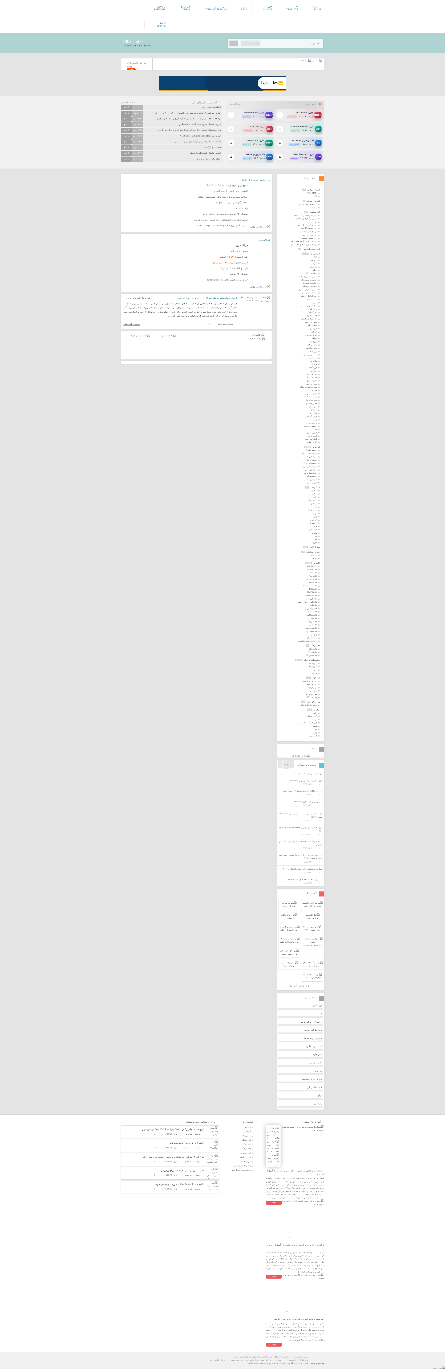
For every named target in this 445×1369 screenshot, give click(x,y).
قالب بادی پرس (311, 608)
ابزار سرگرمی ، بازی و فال (306, 225)
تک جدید (318, 1071)
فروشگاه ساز (312, 367)
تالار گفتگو (313, 312)
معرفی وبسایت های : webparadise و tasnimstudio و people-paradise (189, 130)
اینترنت (314, 207)
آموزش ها (313, 666)
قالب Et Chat (312, 570)
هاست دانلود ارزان (313, 1087)
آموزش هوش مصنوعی (311, 1079)
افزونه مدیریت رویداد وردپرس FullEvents (306, 780)
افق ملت (318, 1013)
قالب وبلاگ (315, 646)
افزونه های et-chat (310, 463)
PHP (315, 196)
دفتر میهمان (312, 345)
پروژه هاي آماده (313, 702)
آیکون (315, 713)
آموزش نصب (312, 663)
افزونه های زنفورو (310, 466)
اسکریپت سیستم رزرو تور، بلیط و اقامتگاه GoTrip (302, 869)
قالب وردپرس (311, 628)
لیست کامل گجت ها (299, 986)
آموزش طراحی (314, 190)
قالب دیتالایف (312, 615)
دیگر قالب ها (312, 566)
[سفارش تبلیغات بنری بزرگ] (258, 335)
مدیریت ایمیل (311, 377)
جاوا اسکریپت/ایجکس (308, 319)
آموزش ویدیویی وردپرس (307, 204)
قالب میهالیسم (311, 622)
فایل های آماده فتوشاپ (308, 723)
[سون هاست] (305, 60)
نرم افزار (316, 678)
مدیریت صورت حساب (308, 387)
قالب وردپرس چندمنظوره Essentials (308, 801)
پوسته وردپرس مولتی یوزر (306, 641)
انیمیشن (314, 503)
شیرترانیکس (312, 483)
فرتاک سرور (264, 240)
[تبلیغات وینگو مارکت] (301, 756)
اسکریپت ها (315, 254)
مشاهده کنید (273, 1203)
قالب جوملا (312, 612)
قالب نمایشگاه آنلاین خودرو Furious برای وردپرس (302, 791)
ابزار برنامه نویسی (309, 681)
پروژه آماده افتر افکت (308, 705)
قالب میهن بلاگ (311, 655)
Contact (269, 1357)
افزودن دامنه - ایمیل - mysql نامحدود (230, 191)
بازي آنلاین (313, 309)
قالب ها (317, 563)
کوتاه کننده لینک (311, 439)
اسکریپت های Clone (309, 280)
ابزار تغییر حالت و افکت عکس (305, 215)
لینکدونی (313, 371)
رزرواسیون (313, 351)
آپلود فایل (317, 1103)
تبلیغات (248, 1127)
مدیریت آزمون (311, 374)
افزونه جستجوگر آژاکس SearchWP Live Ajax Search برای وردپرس (173, 1129)
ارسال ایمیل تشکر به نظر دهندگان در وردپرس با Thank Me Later (206, 298)
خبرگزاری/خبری (311, 335)
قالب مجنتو (312, 618)
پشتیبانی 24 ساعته (239, 274)
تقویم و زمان (312, 510)
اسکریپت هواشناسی (309, 286)
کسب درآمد (312, 436)
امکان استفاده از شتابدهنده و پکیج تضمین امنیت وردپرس (221, 219)
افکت (315, 497)
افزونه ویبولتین (311, 476)
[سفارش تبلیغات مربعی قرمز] (140, 336)
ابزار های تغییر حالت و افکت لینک (304, 241)
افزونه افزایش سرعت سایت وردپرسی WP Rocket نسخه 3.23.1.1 (300, 815)
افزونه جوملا (312, 460)
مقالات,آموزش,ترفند (312, 660)
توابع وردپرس (245, 1153)
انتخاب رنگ (312, 500)
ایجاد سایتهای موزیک (309, 306)
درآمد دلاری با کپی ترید (311, 1021)
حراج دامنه (317, 1095)
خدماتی (314, 338)
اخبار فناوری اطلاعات (311, 249)
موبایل (314, 539)
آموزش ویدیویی (313, 201)
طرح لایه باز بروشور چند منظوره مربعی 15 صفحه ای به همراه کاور (173, 1156)
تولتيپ (314, 513)
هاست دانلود (253, 1363)
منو (315, 536)
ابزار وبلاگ (246, 1140)
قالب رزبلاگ (312, 652)
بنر (316, 719)
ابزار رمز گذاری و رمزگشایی (306, 218)
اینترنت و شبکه (311, 691)
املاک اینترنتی (311, 299)
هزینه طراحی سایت (313, 1030)
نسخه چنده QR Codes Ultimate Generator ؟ (200, 135)
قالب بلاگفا (313, 649)
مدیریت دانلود (311, 384)
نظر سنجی (313, 407)
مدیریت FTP (312, 697)
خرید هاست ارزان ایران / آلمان (255, 180)
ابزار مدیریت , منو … (308, 235)
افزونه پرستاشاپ (310, 479)
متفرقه (314, 533)
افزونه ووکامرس (310, 473)
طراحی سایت (311, 694)
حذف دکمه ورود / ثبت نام (209, 158)
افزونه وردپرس (133, 298)
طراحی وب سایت (301, 1363)
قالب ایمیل (313, 605)
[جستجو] (233, 43)
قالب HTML (312, 579)
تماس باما (247, 1136)
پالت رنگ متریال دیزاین (242, 1166)
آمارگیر (314, 263)
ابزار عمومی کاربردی (308, 228)
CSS (315, 257)
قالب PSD (313, 589)
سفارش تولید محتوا (313, 1038)
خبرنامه (314, 332)
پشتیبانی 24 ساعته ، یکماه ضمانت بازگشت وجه (225, 214)
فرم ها (314, 364)
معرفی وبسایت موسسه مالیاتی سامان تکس (200, 124)
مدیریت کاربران (311, 400)
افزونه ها (146, 298)
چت (315, 429)
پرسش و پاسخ (311, 423)
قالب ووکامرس (311, 631)
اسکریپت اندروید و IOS (308, 276)
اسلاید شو (313, 494)
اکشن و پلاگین (311, 716)
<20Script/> (133, 42)
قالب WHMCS (311, 592)
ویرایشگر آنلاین (311, 416)
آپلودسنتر (313, 267)
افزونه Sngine (311, 450)
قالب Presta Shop (310, 586)
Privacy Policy (286, 1357)
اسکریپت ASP (311, 273)
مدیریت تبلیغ (312, 380)
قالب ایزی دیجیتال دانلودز (307, 602)
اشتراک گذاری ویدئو (309, 296)
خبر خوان (313, 328)
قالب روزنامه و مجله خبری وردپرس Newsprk (304, 879)
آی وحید (289, 1363)
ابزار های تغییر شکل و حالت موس (303, 244)
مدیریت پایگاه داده (309, 397)
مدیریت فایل (312, 390)
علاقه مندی (312, 361)
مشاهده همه (234, 104)
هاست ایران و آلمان (238, 251)
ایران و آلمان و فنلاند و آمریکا (234, 268)
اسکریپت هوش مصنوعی (307, 290)
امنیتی (314, 303)
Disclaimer (304, 1357)
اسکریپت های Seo (310, 283)
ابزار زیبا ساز (312, 222)
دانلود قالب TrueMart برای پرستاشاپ (186, 1143)
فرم (315, 526)
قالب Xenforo (311, 595)
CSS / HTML (312, 193)
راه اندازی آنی (241, 208)
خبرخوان (313, 520)
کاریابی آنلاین (312, 432)
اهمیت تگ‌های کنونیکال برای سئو (205, 153)
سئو (315, 670)
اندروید (314, 558)
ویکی (315, 419)
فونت (315, 726)
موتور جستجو (311, 403)
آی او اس (313, 555)
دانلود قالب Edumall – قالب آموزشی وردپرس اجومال (179, 1184)
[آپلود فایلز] (316, 60)
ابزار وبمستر (315, 212)
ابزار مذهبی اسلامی (309, 238)
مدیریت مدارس (311, 394)
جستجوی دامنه (311, 322)
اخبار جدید (317, 1054)
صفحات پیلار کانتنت (212, 147)
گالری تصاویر (312, 442)
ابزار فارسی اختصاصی (308, 231)
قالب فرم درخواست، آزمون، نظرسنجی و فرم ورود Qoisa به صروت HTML (300, 856)
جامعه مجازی (312, 315)
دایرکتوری (313, 342)
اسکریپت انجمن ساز (211, 107)
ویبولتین (314, 634)
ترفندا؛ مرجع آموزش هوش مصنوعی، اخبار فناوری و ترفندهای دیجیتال (188, 118)
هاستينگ (314, 410)
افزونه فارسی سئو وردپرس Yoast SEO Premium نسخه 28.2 (300, 829)
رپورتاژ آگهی (315, 547)
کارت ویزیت (312, 736)
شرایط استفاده (245, 1161)
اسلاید (314, 491)
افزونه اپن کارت (311, 457)
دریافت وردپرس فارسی (241, 1170)
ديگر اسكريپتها (311, 348)
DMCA (276, 1357)
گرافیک (317, 710)
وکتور (315, 732)
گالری (315, 543)
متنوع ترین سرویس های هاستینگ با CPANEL (227, 185)
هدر (315, 729)
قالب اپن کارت (311, 599)
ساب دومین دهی (310, 355)
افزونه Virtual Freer (309, 453)
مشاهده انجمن (128, 102)
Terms (296, 1357)
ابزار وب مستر (311, 684)
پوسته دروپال (312, 638)
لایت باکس (313, 530)
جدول (315, 516)
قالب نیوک (313, 625)
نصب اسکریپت (245, 1157)
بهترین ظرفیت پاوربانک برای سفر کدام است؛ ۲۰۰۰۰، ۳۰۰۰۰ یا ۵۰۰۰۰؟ (188, 112)
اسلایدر (314, 270)
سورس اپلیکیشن (313, 552)
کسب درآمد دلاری (314, 1046)
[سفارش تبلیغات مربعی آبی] (169, 336)
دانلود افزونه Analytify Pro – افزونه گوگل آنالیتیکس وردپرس (300, 843)
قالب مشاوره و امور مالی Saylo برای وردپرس (182, 1170)
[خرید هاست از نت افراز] (257, 338)
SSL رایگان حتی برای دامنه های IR (232, 202)
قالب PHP (313, 582)
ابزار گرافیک (312, 687)
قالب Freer (313, 576)
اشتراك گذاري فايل (309, 293)
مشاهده (131, 70)
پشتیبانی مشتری (310, 426)
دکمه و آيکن (312, 523)
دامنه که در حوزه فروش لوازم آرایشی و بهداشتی (198, 141)
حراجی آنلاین (312, 325)
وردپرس (314, 673)
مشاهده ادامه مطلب (131, 324)
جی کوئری (315, 487)
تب (316, 507)
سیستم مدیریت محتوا (308, 358)
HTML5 (313, 260)
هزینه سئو (317, 1005)
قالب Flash (313, 573)
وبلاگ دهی (313, 413)
